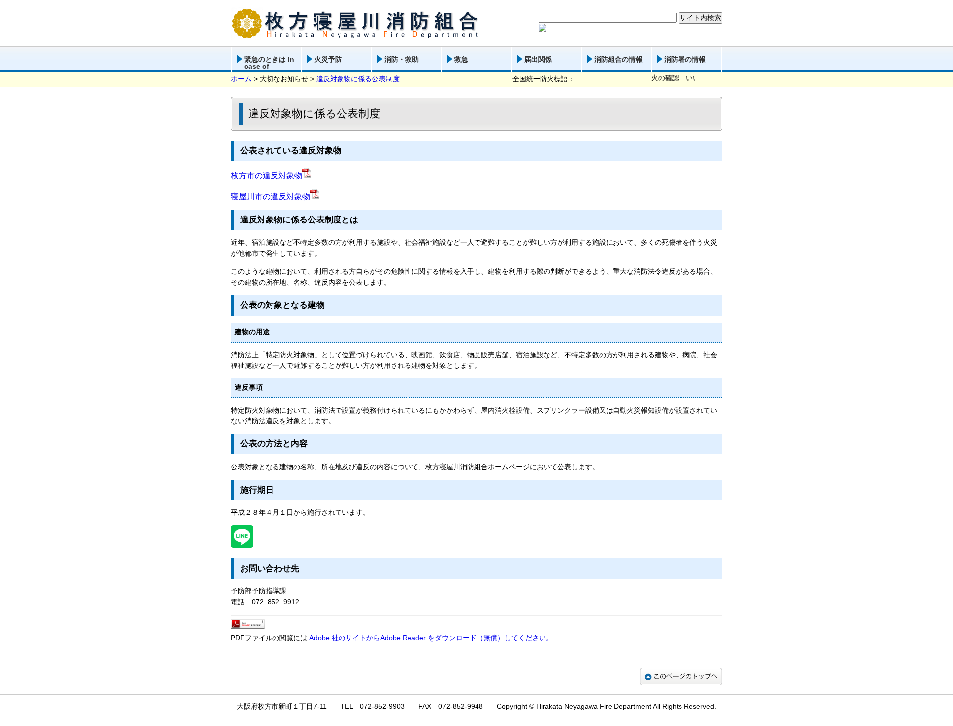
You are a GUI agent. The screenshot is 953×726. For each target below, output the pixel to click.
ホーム (241, 79)
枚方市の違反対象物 (266, 175)
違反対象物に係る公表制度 (358, 79)
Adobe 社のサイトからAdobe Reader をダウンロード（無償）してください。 (431, 638)
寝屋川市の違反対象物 (270, 196)
